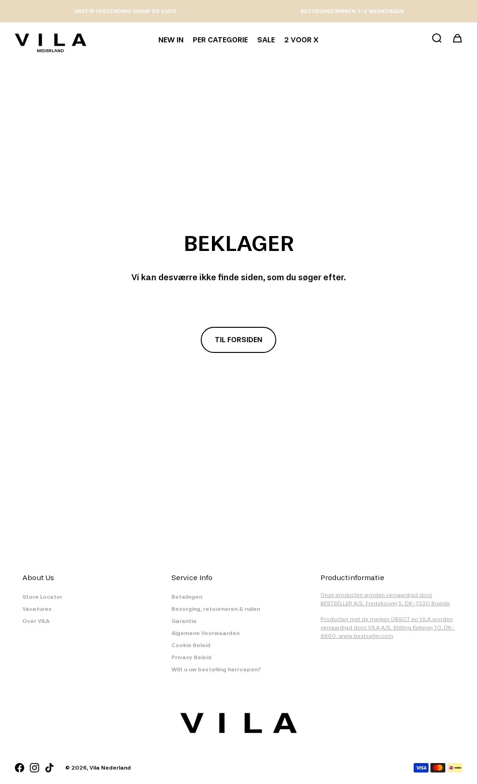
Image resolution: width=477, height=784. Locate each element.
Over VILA (35, 621)
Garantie (184, 621)
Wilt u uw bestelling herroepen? (216, 669)
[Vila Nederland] (50, 40)
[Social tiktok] (49, 767)
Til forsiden (238, 339)
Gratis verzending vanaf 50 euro (125, 11)
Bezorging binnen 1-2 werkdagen (352, 11)
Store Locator (42, 597)
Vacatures (37, 609)
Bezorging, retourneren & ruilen (215, 609)
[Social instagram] (34, 767)
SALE (266, 39)
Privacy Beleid (191, 657)
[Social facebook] (19, 767)
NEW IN (171, 39)
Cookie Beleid (191, 645)
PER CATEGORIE (220, 39)
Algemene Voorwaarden (205, 633)
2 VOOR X (301, 39)
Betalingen (186, 597)
